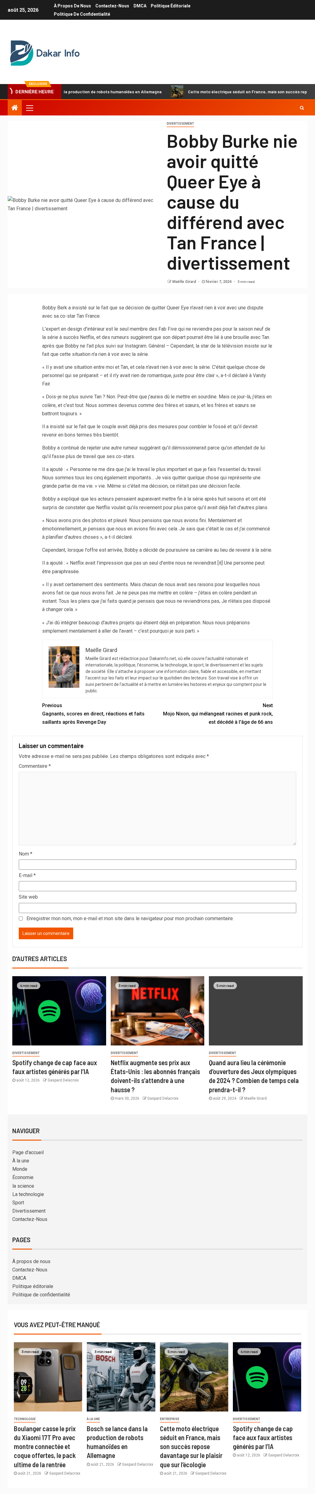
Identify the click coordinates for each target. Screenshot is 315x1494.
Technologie (25, 1419)
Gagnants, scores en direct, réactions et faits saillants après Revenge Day (93, 714)
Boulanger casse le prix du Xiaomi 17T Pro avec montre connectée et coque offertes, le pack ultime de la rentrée (45, 1446)
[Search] (302, 108)
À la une (20, 1161)
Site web (28, 897)
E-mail (27, 875)
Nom (25, 854)
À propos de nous (72, 5)
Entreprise (169, 1419)
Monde (19, 1169)
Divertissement (180, 123)
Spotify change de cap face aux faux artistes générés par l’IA (263, 1437)
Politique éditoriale (170, 5)
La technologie (28, 1194)
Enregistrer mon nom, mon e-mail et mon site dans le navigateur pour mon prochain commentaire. (130, 918)
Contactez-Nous (112, 5)
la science (23, 1186)
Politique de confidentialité (82, 14)
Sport (18, 1203)
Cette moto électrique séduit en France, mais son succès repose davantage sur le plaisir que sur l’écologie (191, 1446)
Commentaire (35, 766)
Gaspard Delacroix (63, 1080)
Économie (23, 1177)
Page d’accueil (28, 1152)
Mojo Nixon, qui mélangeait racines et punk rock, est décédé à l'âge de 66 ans (218, 714)
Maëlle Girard (184, 282)
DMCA (140, 5)
